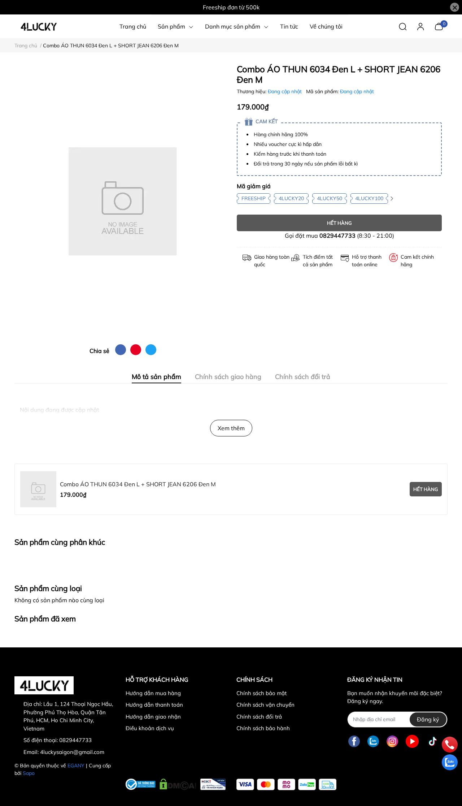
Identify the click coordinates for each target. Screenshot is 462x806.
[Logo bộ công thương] (176, 783)
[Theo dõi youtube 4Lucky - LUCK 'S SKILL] (412, 741)
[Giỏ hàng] (439, 25)
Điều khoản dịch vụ (150, 728)
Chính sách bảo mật (261, 693)
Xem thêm (231, 428)
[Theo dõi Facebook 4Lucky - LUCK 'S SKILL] (354, 741)
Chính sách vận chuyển (265, 704)
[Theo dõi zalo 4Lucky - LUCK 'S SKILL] (373, 741)
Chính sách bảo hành (263, 728)
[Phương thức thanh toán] (286, 784)
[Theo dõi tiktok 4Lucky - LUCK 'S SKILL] (432, 741)
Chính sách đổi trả (259, 716)
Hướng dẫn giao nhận (153, 716)
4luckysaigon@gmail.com (72, 752)
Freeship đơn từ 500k (231, 7)
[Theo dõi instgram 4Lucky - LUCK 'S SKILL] (392, 741)
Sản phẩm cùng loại (48, 588)
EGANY (75, 765)
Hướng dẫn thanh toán (154, 704)
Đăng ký (428, 719)
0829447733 (337, 235)
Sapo (29, 773)
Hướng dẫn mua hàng (153, 693)
